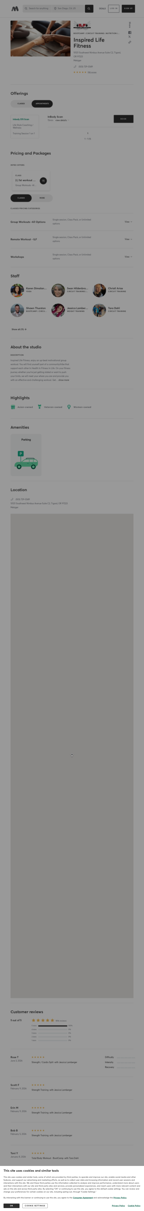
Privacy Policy (120, 1198)
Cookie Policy (134, 1206)
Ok (11, 1206)
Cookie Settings (35, 1206)
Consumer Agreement (83, 1198)
